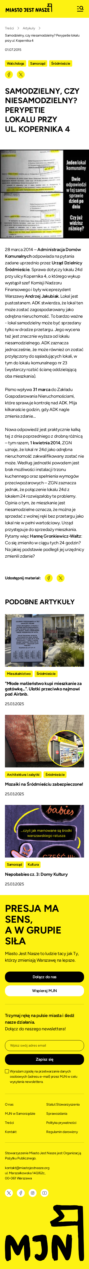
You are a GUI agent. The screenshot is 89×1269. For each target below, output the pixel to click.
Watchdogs (15, 63)
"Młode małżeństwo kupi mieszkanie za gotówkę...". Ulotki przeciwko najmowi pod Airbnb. (43, 689)
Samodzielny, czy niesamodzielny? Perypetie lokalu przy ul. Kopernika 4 (42, 38)
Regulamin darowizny (62, 1132)
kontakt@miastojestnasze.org (27, 1168)
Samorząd (37, 63)
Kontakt (11, 1132)
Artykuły (29, 28)
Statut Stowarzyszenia (62, 1104)
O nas (9, 1104)
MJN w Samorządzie (20, 1114)
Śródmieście (60, 63)
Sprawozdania (56, 1114)
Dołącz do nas (44, 977)
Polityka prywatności (61, 1123)
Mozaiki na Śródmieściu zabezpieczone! (44, 784)
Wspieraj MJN (44, 990)
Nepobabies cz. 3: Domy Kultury (36, 874)
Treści (9, 28)
